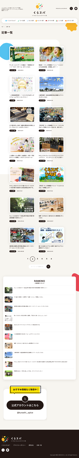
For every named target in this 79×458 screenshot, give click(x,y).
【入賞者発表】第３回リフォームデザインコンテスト (27, 334)
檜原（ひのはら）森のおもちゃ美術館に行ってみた (26, 343)
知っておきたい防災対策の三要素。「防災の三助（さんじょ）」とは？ (30, 315)
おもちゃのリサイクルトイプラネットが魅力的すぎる (27, 324)
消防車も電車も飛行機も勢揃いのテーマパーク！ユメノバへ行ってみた (31, 306)
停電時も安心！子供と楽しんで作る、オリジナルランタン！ (28, 371)
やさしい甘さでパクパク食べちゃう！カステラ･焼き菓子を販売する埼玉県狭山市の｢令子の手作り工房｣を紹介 (40, 362)
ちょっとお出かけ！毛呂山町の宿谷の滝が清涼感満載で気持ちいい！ (30, 287)
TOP (2, 26)
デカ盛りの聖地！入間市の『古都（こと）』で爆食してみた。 (29, 297)
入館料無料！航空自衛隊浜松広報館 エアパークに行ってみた (28, 352)
